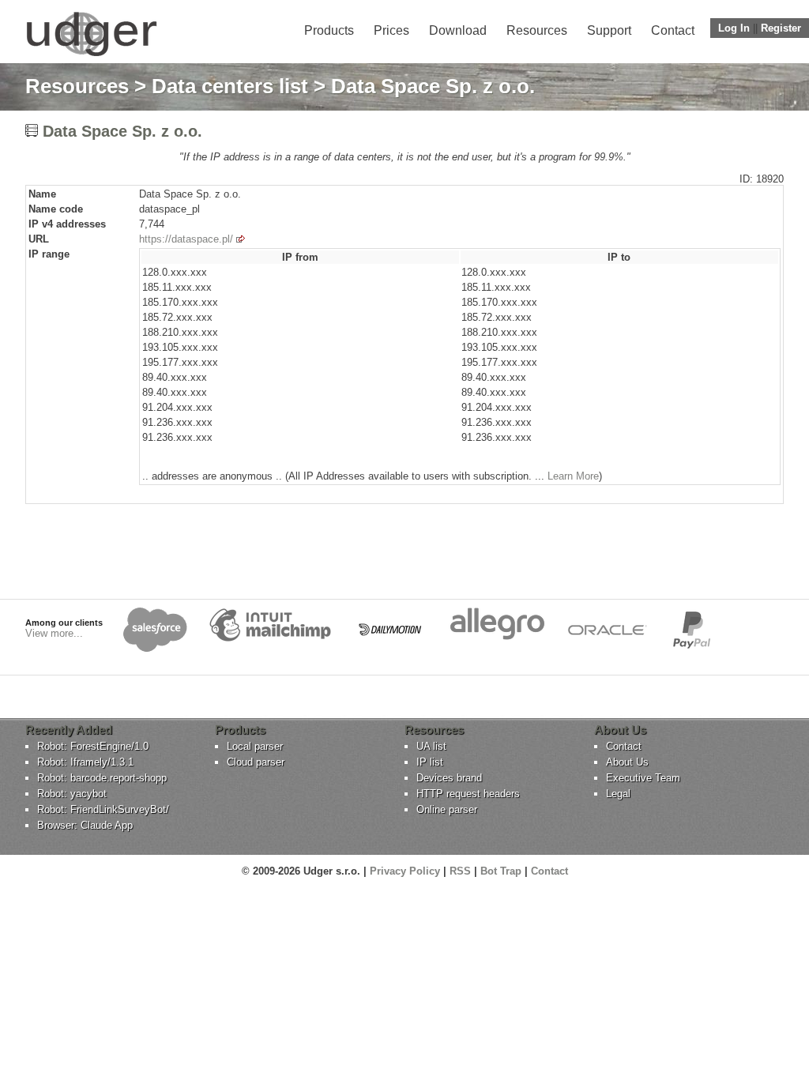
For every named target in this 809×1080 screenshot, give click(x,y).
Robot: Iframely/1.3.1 (85, 762)
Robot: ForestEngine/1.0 (93, 746)
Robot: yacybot (72, 794)
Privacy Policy (405, 871)
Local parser (255, 746)
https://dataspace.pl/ (186, 239)
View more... (54, 633)
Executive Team (643, 778)
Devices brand (449, 778)
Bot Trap (500, 871)
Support (609, 30)
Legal (618, 794)
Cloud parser (255, 762)
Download (458, 30)
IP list (429, 762)
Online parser (446, 809)
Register (781, 28)
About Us (627, 762)
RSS (460, 871)
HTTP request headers (468, 794)
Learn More (573, 476)
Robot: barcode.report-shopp (102, 778)
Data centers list (230, 86)
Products (329, 30)
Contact (672, 30)
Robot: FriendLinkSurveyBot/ (103, 809)
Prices (391, 30)
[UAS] (91, 56)
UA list (431, 746)
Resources (536, 30)
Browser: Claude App (85, 825)
